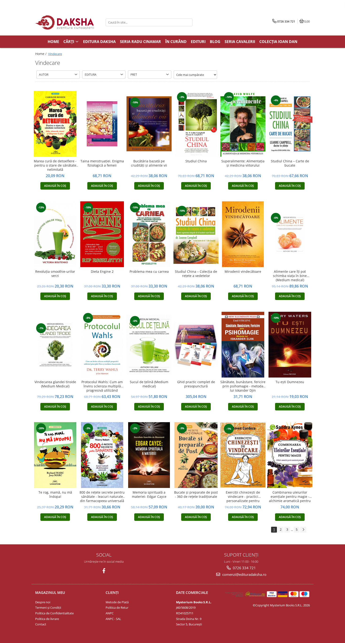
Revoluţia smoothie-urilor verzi (55, 273)
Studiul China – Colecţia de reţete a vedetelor (196, 273)
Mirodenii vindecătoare (243, 271)
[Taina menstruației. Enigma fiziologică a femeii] (102, 123)
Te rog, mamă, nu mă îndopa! (55, 494)
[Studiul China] (195, 124)
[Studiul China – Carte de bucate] (289, 123)
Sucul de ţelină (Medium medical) (149, 384)
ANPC (110, 613)
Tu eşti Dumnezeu (290, 382)
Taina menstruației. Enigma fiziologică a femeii (102, 163)
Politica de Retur (117, 607)
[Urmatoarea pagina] (303, 530)
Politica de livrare (47, 619)
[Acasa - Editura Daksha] (64, 22)
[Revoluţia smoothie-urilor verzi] (55, 234)
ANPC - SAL (113, 619)
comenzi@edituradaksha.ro (243, 574)
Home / (41, 53)
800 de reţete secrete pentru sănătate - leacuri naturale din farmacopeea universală (102, 496)
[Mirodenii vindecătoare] (242, 234)
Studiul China (196, 161)
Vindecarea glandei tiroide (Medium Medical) (55, 384)
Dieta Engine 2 (102, 271)
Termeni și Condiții (48, 607)
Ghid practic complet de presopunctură (196, 384)
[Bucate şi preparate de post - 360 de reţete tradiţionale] (195, 455)
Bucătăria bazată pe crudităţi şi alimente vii (149, 163)
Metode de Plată (117, 602)
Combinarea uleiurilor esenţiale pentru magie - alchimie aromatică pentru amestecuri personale (290, 496)
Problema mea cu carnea (149, 271)
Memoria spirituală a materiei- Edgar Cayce (149, 494)
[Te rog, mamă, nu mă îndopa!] (55, 455)
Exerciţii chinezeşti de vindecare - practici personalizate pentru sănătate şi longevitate (243, 496)
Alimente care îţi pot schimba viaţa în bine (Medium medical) (290, 275)
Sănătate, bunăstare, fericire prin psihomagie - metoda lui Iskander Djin (242, 386)
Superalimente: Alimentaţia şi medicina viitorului (242, 163)
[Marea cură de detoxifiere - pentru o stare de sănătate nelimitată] (55, 124)
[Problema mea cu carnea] (149, 234)
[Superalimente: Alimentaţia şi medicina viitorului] (242, 124)
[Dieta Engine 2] (102, 234)
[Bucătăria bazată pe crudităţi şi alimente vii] (149, 123)
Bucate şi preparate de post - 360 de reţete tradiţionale (196, 494)
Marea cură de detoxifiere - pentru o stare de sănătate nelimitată (55, 165)
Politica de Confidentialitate (54, 613)
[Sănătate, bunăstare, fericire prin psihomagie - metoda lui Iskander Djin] (242, 345)
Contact (40, 624)
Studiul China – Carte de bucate (290, 163)
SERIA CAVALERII (240, 41)
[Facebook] (104, 571)
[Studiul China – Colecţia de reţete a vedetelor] (195, 234)
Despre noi (42, 602)
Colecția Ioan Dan (278, 41)
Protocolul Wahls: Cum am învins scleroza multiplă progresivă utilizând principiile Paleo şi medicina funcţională (102, 386)
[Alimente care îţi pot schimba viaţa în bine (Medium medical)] (289, 234)
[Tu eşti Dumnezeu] (289, 345)
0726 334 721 (244, 567)
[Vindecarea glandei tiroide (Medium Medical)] (55, 344)
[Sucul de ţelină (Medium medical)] (149, 345)
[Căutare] (188, 22)
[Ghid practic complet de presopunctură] (195, 344)
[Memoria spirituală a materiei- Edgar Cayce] (149, 455)
